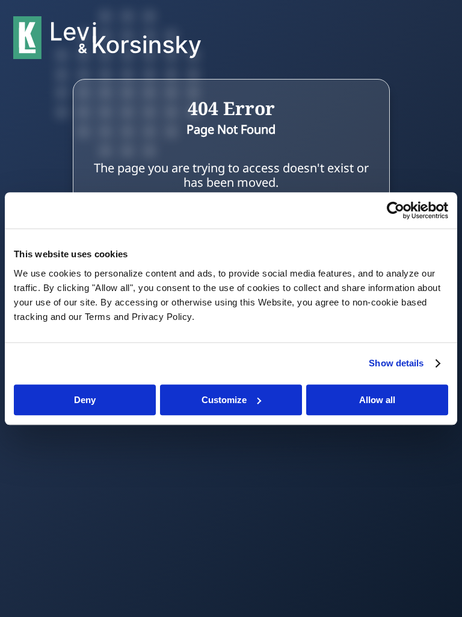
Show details (396, 363)
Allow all (377, 400)
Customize (224, 400)
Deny (85, 400)
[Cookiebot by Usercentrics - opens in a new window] (395, 210)
